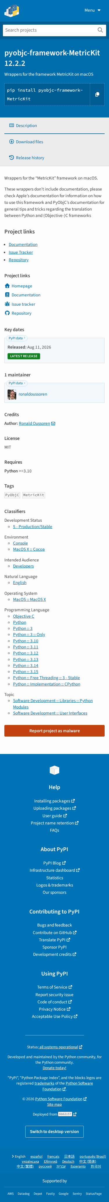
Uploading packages (52, 808)
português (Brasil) (93, 1156)
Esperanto (78, 1166)
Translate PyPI (52, 940)
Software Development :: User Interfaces (50, 713)
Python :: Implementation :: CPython (46, 684)
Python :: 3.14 (25, 665)
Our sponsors (54, 892)
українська (30, 1161)
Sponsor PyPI (54, 947)
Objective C (23, 616)
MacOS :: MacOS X (29, 599)
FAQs (54, 830)
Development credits (52, 954)
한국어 (96, 1166)
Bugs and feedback (54, 925)
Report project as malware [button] (54, 731)
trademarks (44, 1083)
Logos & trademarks (54, 885)
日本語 (69, 1156)
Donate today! (54, 1068)
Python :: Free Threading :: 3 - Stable (46, 678)
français (53, 1156)
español (36, 1156)
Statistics (54, 878)
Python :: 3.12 (25, 653)
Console (20, 543)
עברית (61, 1166)
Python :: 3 (23, 628)
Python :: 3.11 (25, 647)
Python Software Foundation (58, 1099)
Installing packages (52, 801)
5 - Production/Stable (32, 526)
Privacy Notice (52, 1009)
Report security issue (54, 994)
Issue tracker (23, 304)
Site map (54, 1104)
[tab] (54, 126)
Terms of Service (52, 987)
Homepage (22, 286)
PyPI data (16, 338)
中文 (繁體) (25, 1166)
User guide (52, 816)
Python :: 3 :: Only (29, 634)
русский (45, 1166)
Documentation (23, 244)
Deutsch (68, 1161)
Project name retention (52, 823)
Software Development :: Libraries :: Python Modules (53, 703)
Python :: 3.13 (25, 659)
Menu (90, 10)
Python (19, 622)
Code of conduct (52, 1002)
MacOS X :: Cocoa (29, 549)
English (19, 582)
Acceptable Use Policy (52, 1016)
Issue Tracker (21, 252)
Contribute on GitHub (52, 932)
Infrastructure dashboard (52, 870)
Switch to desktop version (54, 1131)
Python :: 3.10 (25, 641)
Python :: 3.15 (25, 671)
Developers (23, 566)
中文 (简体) (87, 1161)
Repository (18, 260)
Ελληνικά (50, 1161)
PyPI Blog (52, 863)
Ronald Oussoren (34, 423)
